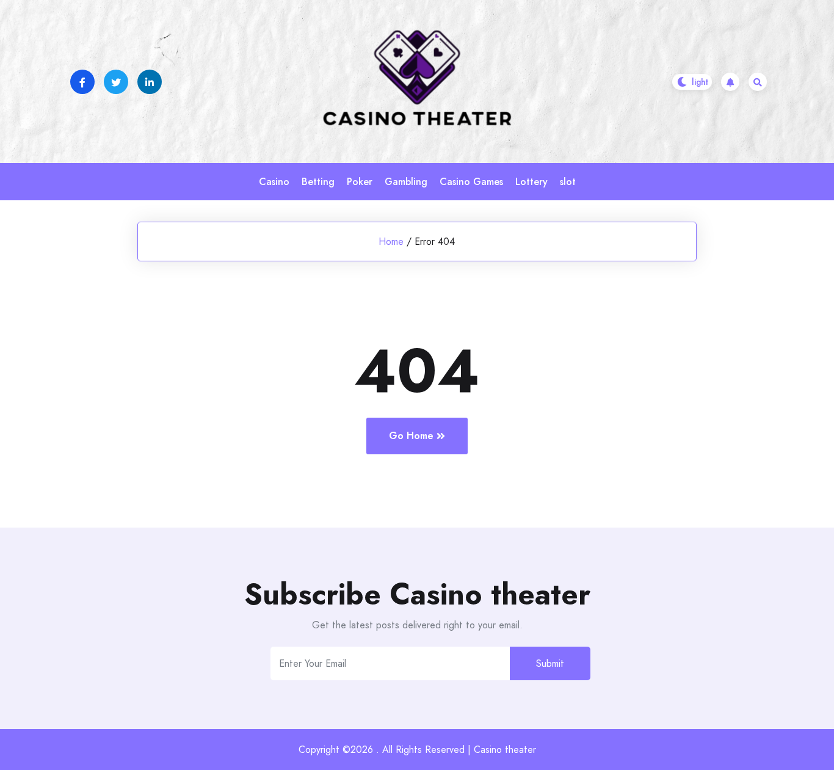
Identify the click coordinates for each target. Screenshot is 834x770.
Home (391, 241)
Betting (318, 182)
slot (568, 182)
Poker (359, 182)
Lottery (531, 182)
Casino (274, 182)
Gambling (406, 182)
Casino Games (471, 182)
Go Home (411, 436)
